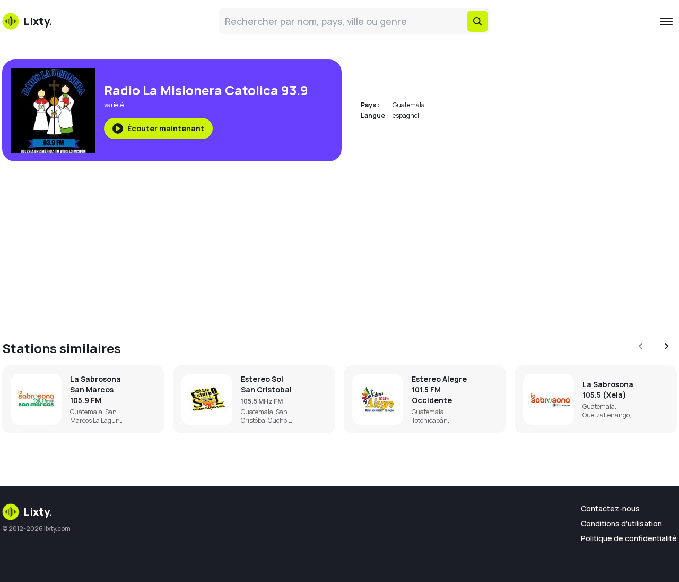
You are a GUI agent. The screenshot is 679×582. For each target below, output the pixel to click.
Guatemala (409, 104)
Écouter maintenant (165, 128)
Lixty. (38, 511)
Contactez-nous (610, 508)
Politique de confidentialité (629, 538)
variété (114, 104)
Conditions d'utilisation (621, 523)
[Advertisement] (320, 244)
